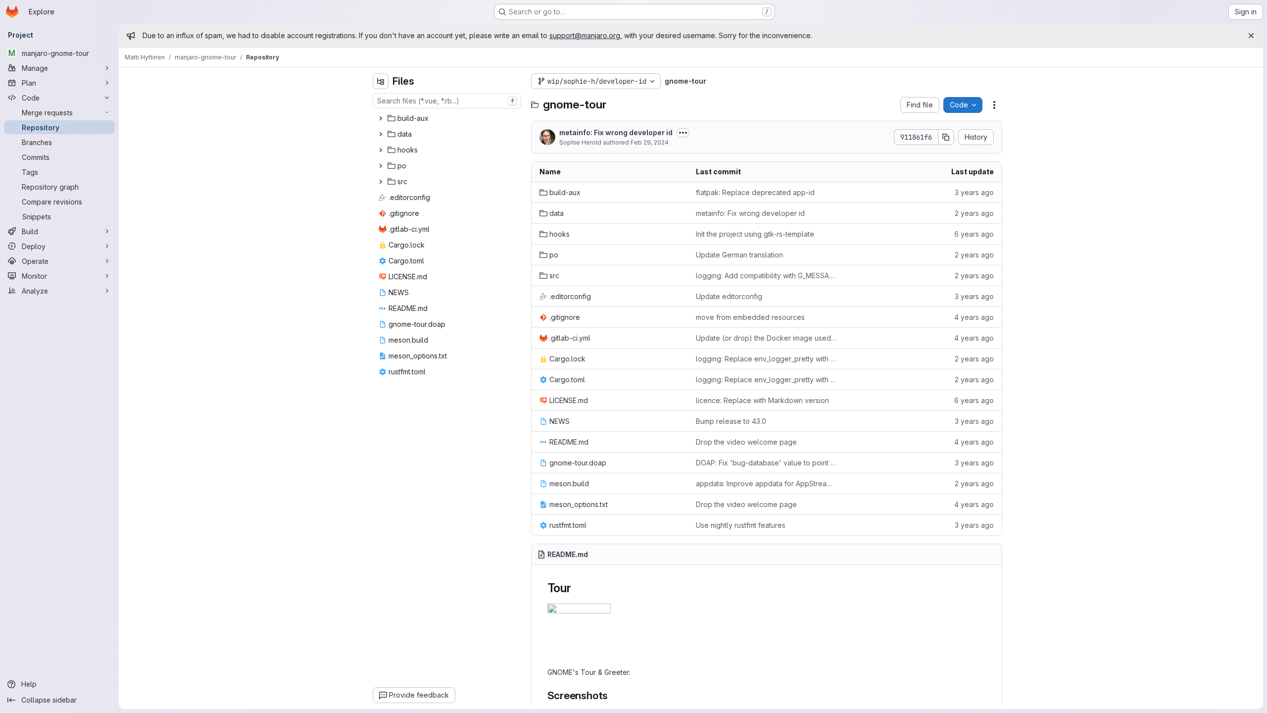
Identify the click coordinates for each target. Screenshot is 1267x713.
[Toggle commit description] (683, 132)
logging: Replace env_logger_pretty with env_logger (766, 359)
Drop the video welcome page (746, 442)
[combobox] (447, 100)
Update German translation (739, 255)
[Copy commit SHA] (946, 137)
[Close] (1251, 36)
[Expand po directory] (381, 166)
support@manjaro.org (584, 35)
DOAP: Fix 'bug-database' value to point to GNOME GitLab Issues (766, 462)
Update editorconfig (729, 296)
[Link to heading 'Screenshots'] (613, 695)
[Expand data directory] (381, 134)
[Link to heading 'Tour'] (577, 588)
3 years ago (974, 192)
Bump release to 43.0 (731, 421)
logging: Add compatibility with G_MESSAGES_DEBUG (766, 275)
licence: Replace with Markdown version (762, 400)
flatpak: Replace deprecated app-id (755, 192)
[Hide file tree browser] (381, 81)
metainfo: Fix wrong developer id (616, 132)
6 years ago (974, 234)
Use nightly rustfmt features (740, 525)
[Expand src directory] (381, 182)
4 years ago (974, 317)
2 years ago (974, 213)
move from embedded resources (750, 317)
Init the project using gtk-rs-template (755, 234)
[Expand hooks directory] (381, 150)
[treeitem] (448, 118)
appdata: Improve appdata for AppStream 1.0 (766, 483)
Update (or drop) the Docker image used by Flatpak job (766, 338)
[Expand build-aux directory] (381, 118)
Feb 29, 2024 (650, 142)
